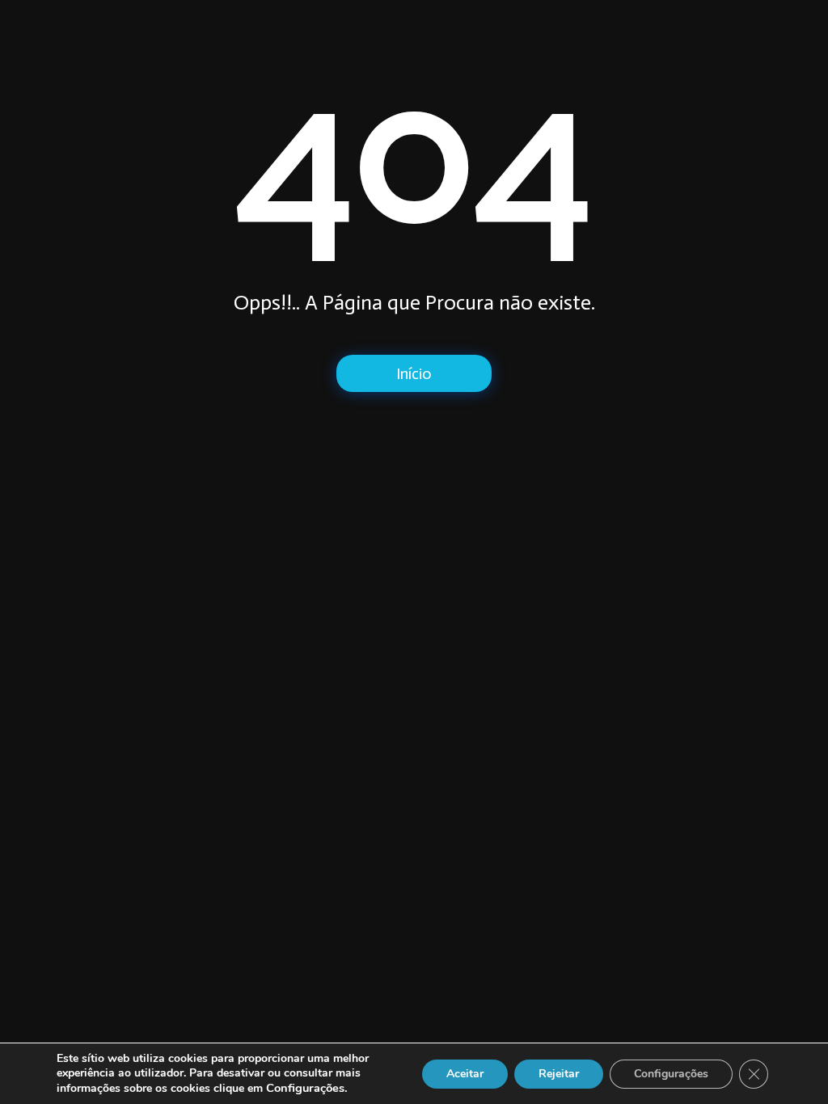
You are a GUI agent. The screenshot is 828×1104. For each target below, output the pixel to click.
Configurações (671, 1073)
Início (414, 373)
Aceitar (465, 1073)
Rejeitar (559, 1073)
